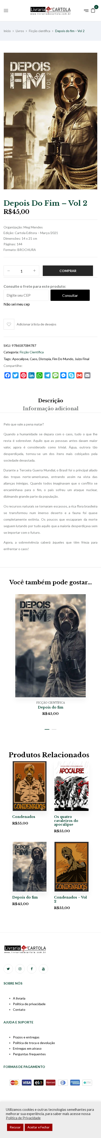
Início (7, 31)
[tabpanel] (50, 655)
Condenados (23, 817)
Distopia (45, 359)
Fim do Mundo (62, 359)
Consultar (70, 295)
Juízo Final (82, 359)
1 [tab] (47, 729)
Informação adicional (50, 408)
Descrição (50, 400)
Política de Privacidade (23, 1118)
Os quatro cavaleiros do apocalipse (66, 821)
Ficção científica (39, 31)
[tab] (50, 401)
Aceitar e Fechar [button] (38, 1127)
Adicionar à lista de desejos (36, 324)
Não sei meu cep (17, 304)
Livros (20, 31)
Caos (33, 359)
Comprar (67, 271)
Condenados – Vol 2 (70, 899)
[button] (93, 10)
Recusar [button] (15, 1127)
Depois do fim (50, 707)
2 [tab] (54, 729)
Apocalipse (20, 359)
